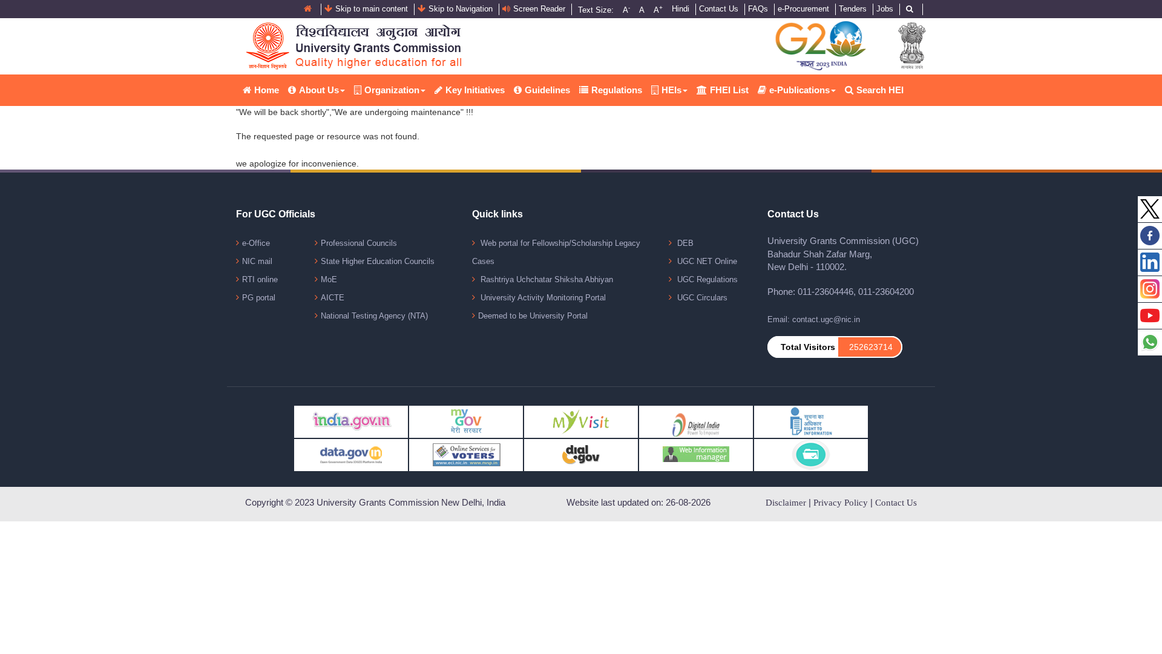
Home (266, 90)
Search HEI (880, 90)
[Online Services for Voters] (466, 454)
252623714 (871, 347)
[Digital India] (696, 421)
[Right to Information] (811, 421)
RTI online (260, 279)
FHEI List (729, 90)
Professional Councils (359, 243)
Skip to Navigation (460, 8)
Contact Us (718, 8)
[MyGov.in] (466, 421)
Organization (391, 90)
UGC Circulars (701, 297)
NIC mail (257, 261)
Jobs (884, 8)
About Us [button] (319, 90)
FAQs (758, 8)
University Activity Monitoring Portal (542, 297)
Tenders (853, 8)
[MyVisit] (581, 421)
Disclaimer (786, 502)
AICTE (332, 297)
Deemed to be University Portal (533, 315)
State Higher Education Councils (378, 261)
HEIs (671, 90)
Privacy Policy (840, 502)
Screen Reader (539, 8)
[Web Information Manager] (696, 454)
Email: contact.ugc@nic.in (813, 319)
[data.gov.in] (351, 454)
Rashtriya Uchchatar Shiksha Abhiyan (545, 279)
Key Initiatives (475, 90)
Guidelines (547, 90)
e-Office (256, 243)
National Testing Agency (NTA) (374, 315)
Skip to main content (371, 8)
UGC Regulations (706, 279)
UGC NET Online (706, 261)
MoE (329, 279)
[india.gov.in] (351, 421)
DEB (684, 243)
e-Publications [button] (799, 90)
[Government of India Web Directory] (811, 454)
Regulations (616, 90)
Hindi (680, 8)
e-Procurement (803, 8)
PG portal (258, 297)
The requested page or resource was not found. (327, 136)
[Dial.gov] (581, 454)
